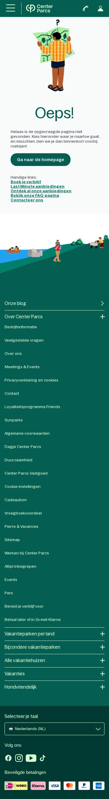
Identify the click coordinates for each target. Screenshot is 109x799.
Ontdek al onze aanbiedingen (41, 191)
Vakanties (15, 673)
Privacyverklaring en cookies (31, 380)
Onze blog (15, 303)
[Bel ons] (85, 8)
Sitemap (12, 540)
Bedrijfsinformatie (21, 327)
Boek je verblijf (26, 182)
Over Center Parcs (24, 316)
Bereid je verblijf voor (24, 606)
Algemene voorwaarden (27, 433)
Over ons (13, 353)
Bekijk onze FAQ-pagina (35, 195)
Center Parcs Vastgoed (26, 473)
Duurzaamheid (18, 460)
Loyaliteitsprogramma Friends (32, 406)
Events (11, 579)
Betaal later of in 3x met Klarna (33, 619)
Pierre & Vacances (21, 526)
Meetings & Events (22, 367)
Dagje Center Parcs (23, 446)
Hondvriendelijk (21, 687)
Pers (9, 593)
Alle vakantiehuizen (25, 660)
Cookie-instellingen (23, 486)
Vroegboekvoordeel (23, 513)
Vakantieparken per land (29, 633)
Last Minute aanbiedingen (37, 186)
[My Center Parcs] (100, 8)
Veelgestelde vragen (24, 340)
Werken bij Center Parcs (27, 553)
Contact (12, 393)
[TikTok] (42, 758)
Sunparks (14, 420)
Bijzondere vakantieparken (32, 647)
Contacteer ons (27, 200)
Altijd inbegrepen (20, 566)
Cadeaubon (16, 500)
